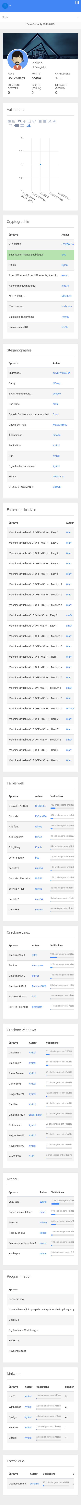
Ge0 (64, 254)
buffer (35, 975)
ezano (65, 275)
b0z (37, 857)
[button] (6, 6)
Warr (68, 532)
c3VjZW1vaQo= (70, 244)
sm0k (69, 615)
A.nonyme (37, 965)
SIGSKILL (40, 805)
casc (42, 1212)
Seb (34, 996)
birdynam (67, 306)
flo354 (38, 878)
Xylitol (56, 445)
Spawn (57, 486)
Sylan (65, 265)
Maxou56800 (60, 424)
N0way (65, 316)
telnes (38, 826)
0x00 (31, 1156)
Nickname (58, 476)
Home (5, 17)
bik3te (65, 327)
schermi (34, 1483)
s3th (55, 403)
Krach (38, 847)
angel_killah (35, 1114)
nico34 (65, 285)
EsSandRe (41, 816)
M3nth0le (67, 296)
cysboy (57, 393)
